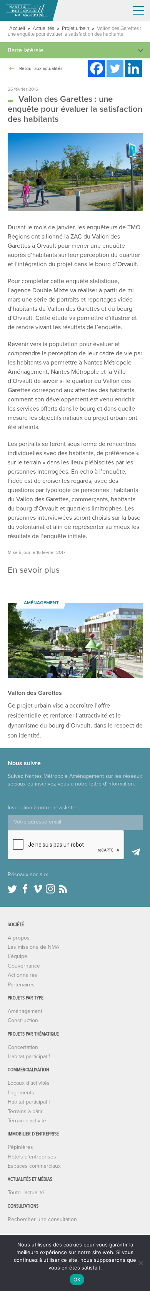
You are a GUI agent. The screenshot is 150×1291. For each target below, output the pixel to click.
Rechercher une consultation (42, 1219)
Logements (21, 1092)
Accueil (17, 28)
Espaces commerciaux (34, 1166)
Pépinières (20, 1147)
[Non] (140, 1263)
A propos (19, 938)
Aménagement (25, 1011)
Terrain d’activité (27, 1120)
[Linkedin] (133, 68)
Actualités (43, 28)
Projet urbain (75, 28)
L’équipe (17, 956)
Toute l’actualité (26, 1192)
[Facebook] (96, 68)
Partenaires (21, 984)
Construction (23, 1020)
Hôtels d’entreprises (32, 1156)
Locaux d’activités (29, 1083)
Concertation (23, 1047)
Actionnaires (22, 975)
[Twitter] (115, 68)
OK (77, 1279)
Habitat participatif (29, 1056)
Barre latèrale (25, 50)
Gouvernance (24, 966)
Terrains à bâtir (25, 1111)
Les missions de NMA (33, 947)
